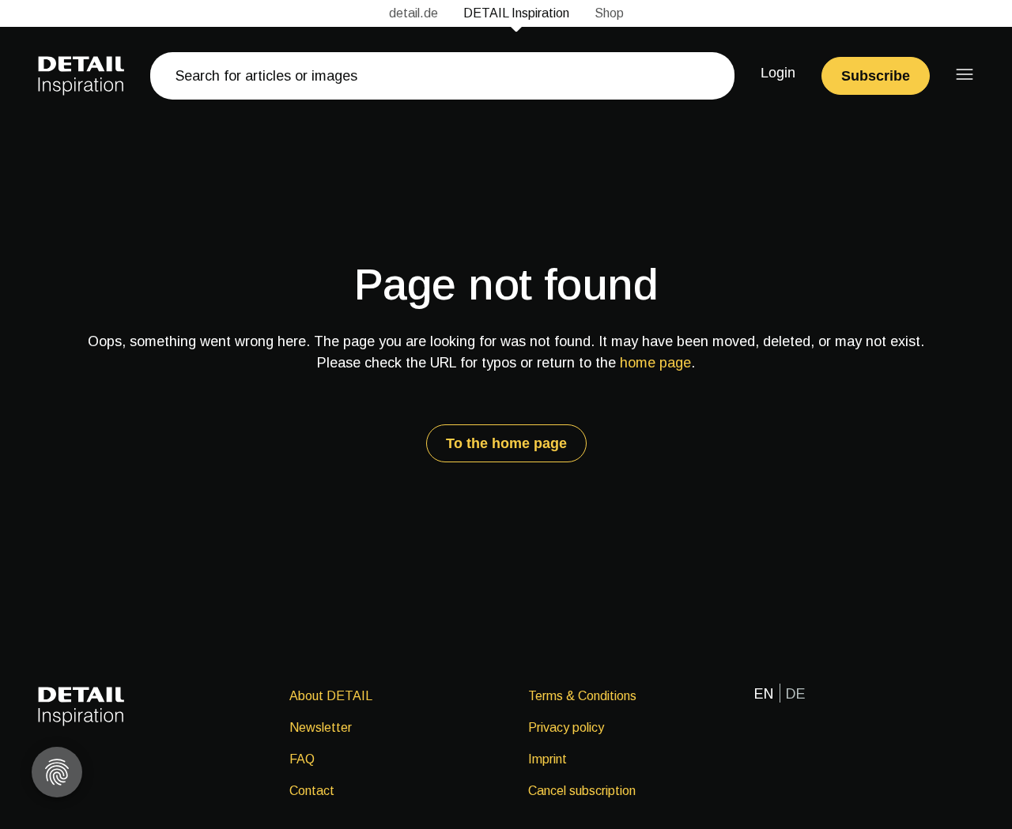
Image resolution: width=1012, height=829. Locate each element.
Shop (609, 13)
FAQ (302, 759)
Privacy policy (566, 727)
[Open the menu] (964, 74)
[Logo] (81, 76)
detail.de (413, 13)
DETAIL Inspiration (516, 13)
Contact (311, 790)
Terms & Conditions (582, 696)
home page (655, 363)
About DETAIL (330, 696)
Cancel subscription (582, 790)
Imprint (547, 759)
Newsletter (320, 727)
